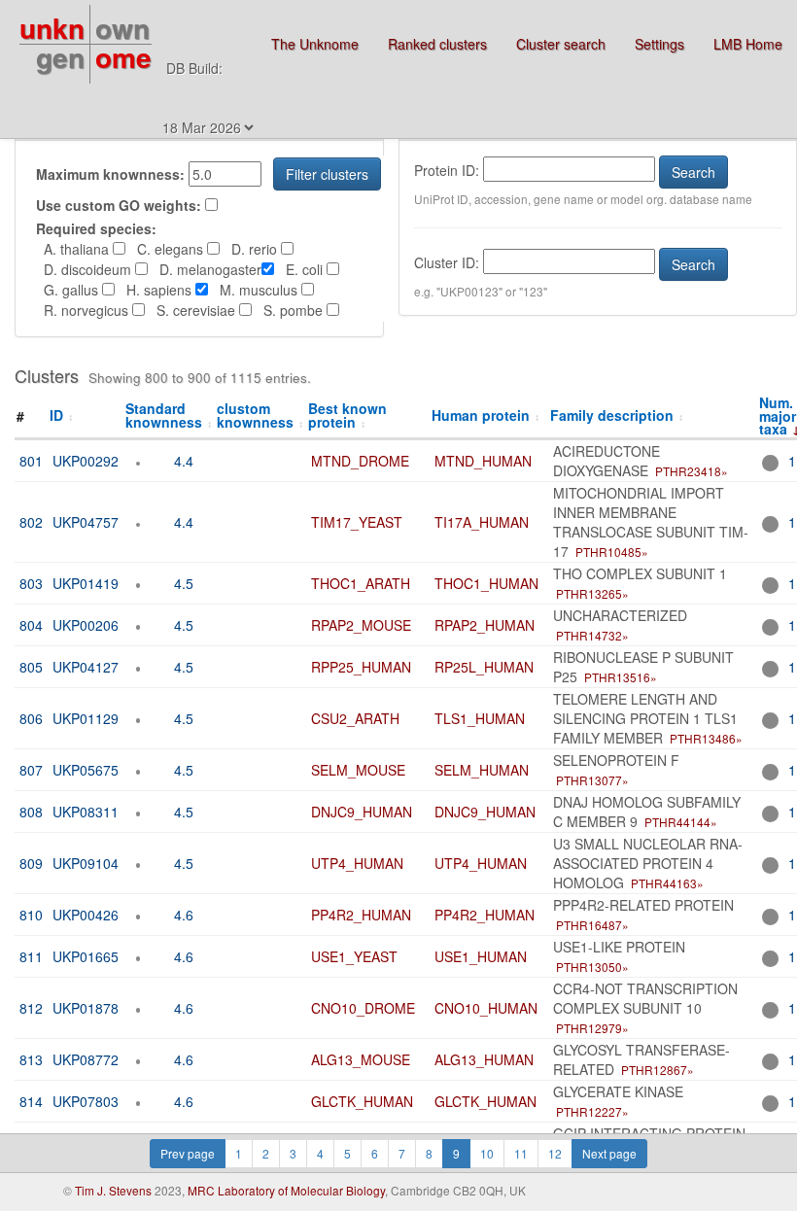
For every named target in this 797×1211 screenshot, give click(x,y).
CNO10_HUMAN (485, 1008)
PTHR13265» (592, 593)
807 (31, 769)
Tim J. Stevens (113, 1190)
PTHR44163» (667, 883)
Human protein (486, 415)
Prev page (187, 1153)
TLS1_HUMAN (479, 718)
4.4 (183, 460)
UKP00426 (85, 914)
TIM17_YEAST (356, 522)
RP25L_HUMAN (484, 666)
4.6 (183, 914)
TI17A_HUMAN (481, 522)
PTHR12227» (592, 1111)
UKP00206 (85, 625)
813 (31, 1059)
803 (31, 583)
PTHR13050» (592, 966)
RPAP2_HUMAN (484, 625)
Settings (659, 43)
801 (31, 460)
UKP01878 (85, 1008)
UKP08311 (85, 811)
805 (31, 666)
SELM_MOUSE (358, 769)
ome (123, 57)
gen (60, 57)
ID (62, 415)
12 (555, 1153)
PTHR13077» (592, 780)
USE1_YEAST (354, 956)
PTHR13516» (620, 677)
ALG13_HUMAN (484, 1059)
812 (31, 1008)
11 (521, 1153)
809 (31, 863)
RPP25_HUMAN (361, 666)
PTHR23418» (691, 471)
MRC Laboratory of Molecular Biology (286, 1190)
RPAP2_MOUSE (361, 625)
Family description (617, 415)
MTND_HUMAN (483, 460)
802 (31, 522)
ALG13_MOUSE (360, 1059)
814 (31, 1101)
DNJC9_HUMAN (361, 811)
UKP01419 (85, 583)
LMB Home (747, 43)
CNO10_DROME (363, 1008)
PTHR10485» (611, 551)
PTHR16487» (592, 925)
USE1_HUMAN (480, 956)
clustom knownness (260, 414)
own (122, 28)
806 (31, 718)
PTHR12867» (657, 1069)
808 (31, 811)
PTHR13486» (706, 738)
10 (487, 1153)
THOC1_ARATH (360, 583)
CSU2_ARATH (355, 718)
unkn (52, 28)
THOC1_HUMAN (486, 583)
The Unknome (315, 43)
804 (31, 625)
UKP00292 (85, 460)
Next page (609, 1153)
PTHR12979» (592, 1028)
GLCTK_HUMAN (362, 1101)
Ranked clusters (437, 43)
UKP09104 (85, 863)
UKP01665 (85, 956)
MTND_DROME (360, 460)
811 (31, 956)
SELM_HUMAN (481, 769)
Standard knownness (169, 414)
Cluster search (561, 43)
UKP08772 (85, 1059)
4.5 (183, 583)
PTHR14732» (592, 635)
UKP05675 (85, 769)
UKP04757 (85, 522)
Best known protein (347, 414)
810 (31, 914)
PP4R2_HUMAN (361, 914)
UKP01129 (85, 718)
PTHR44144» (680, 821)
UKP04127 (85, 666)
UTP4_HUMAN (357, 863)
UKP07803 (85, 1101)
